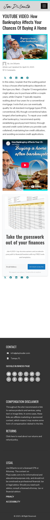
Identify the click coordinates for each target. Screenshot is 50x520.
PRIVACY (10, 496)
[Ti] (14, 379)
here (13, 436)
